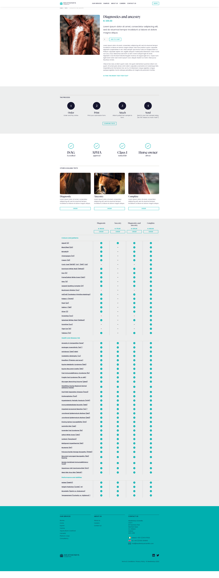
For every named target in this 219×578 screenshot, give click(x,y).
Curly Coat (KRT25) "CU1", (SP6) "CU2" (75, 264)
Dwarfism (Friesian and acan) (72, 360)
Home (61, 8)
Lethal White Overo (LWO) (71, 435)
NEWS (156, 3)
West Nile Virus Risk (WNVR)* (72, 472)
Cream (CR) (66, 260)
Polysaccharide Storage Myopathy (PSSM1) (77, 452)
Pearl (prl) (65, 303)
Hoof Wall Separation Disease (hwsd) (75, 392)
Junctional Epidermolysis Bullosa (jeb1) (76, 413)
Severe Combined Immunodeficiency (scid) (75, 463)
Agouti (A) (65, 243)
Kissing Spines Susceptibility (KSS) (74, 422)
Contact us (131, 3)
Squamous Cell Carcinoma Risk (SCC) (75, 468)
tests (66, 8)
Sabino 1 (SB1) (67, 307)
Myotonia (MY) (67, 447)
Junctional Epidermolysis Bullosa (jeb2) (76, 418)
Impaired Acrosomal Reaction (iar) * (75, 409)
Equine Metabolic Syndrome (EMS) (74, 364)
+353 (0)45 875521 (143, 537)
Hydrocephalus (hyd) (69, 396)
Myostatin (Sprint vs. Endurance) (73, 491)
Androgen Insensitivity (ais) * (72, 347)
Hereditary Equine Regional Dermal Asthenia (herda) (74, 387)
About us (114, 3)
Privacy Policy (140, 561)
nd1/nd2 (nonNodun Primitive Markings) (76, 294)
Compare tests (109, 123)
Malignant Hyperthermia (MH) (72, 443)
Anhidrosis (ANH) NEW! (70, 352)
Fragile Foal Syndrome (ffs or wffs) (74, 377)
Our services (97, 3)
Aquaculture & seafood (68, 530)
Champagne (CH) (68, 256)
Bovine (62, 520)
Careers (122, 3)
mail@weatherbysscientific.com (143, 543)
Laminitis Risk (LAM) (69, 426)
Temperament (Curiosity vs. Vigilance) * (76, 495)
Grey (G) (65, 281)
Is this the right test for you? (115, 76)
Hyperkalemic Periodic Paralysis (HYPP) (76, 400)
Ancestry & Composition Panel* (73, 343)
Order (101, 232)
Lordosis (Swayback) (69, 439)
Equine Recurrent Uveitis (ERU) (72, 369)
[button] (97, 3)
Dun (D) (64, 273)
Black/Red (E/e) (67, 247)
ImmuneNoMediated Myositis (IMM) (74, 405)
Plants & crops (65, 536)
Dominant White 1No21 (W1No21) (73, 269)
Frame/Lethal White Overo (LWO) (73, 277)
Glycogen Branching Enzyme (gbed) (75, 382)
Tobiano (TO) (66, 333)
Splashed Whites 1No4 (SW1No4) (73, 320)
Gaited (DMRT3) (67, 482)
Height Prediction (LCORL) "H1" (72, 487)
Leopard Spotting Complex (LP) (73, 286)
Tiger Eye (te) (66, 329)
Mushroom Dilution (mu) (70, 290)
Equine (62, 525)
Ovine (62, 523)
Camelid (63, 533)
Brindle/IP (65, 252)
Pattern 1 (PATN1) (68, 299)
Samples (106, 3)
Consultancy (64, 538)
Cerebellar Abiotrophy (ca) (71, 356)
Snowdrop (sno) (67, 316)
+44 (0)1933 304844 (141, 540)
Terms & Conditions (128, 561)
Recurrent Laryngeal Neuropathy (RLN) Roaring (75, 457)
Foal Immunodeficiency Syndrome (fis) (76, 373)
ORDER (75, 208)
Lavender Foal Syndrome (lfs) (72, 430)
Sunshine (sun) (67, 324)
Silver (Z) (65, 311)
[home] (68, 3)
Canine (62, 528)
